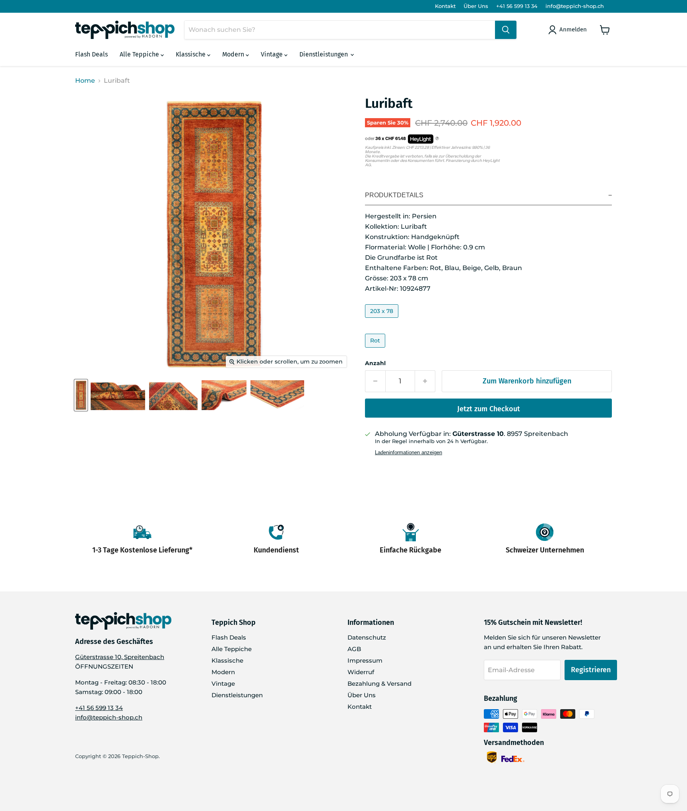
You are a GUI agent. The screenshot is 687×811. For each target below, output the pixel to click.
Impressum (364, 660)
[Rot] (376, 349)
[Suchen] (505, 30)
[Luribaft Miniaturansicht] (80, 395)
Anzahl (375, 363)
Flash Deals (91, 54)
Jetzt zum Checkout (488, 409)
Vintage (272, 54)
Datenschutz (366, 637)
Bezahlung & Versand (379, 683)
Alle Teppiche (140, 54)
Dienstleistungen (324, 54)
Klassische (191, 54)
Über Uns (476, 6)
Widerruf (360, 672)
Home (85, 80)
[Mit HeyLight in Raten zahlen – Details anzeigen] (437, 139)
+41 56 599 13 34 (517, 6)
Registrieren (591, 669)
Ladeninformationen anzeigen (408, 452)
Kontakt (445, 6)
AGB (354, 649)
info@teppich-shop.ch (574, 6)
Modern (234, 54)
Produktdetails (394, 195)
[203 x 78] (382, 319)
